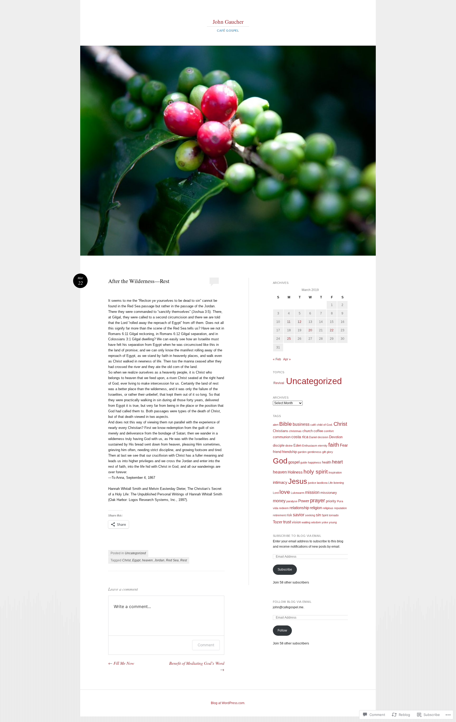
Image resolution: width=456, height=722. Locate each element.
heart (337, 462)
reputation (340, 508)
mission (312, 492)
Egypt (136, 560)
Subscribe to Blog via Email (297, 535)
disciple (278, 445)
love (284, 492)
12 (299, 322)
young (333, 522)
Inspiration (335, 472)
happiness (314, 462)
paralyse (291, 501)
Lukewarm (297, 492)
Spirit (325, 515)
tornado (334, 515)
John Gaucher (228, 21)
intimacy (280, 482)
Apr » (287, 359)
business (301, 424)
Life (330, 482)
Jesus (297, 481)
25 (289, 339)
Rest (183, 560)
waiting (306, 522)
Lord (276, 492)
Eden (297, 445)
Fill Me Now (121, 663)
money (279, 500)
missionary (328, 493)
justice (312, 482)
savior (298, 514)
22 (332, 330)
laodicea (322, 482)
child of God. (325, 424)
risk (289, 515)
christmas (295, 431)
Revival (278, 383)
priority (331, 501)
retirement (279, 515)
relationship (299, 508)
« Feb (277, 359)
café (313, 424)
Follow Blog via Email (292, 601)
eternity (322, 445)
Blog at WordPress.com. (228, 703)
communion (282, 437)
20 (310, 330)
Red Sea (172, 560)
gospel (294, 462)
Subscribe (285, 569)
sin (318, 515)
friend (277, 452)
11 (289, 322)
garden (302, 451)
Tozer (277, 522)
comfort (329, 431)
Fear (344, 445)
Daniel (313, 437)
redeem (284, 508)
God (280, 460)
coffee (318, 431)
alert (275, 424)
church (307, 431)
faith (333, 445)
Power (303, 501)
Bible (285, 424)
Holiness (295, 472)
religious (328, 508)
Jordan (159, 560)
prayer (317, 500)
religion (316, 508)
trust (287, 521)
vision (296, 522)
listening (339, 482)
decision (323, 437)
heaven (147, 560)
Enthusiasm (309, 445)
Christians (280, 431)
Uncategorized (135, 553)
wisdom (316, 522)
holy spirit (315, 471)
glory (330, 451)
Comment (206, 645)
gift (324, 451)
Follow (282, 630)
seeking (310, 515)
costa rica (299, 437)
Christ (126, 560)
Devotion (336, 437)
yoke (325, 522)
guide (303, 462)
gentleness (314, 451)
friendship (289, 452)
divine (289, 445)
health (326, 462)
